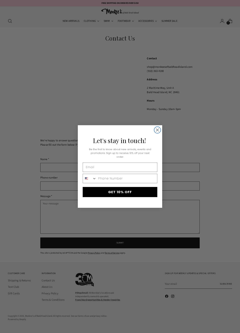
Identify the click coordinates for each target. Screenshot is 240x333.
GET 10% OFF (120, 192)
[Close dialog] (157, 130)
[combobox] (89, 178)
